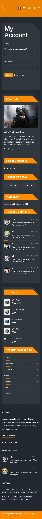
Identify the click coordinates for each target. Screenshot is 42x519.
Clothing (7, 358)
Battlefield (16, 489)
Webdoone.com (16, 516)
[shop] (23, 8)
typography (13, 499)
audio (8, 489)
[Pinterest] (15, 168)
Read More (8, 149)
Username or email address (15, 49)
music (4, 496)
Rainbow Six (28, 496)
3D (3, 489)
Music (6, 376)
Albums (9, 382)
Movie (36, 493)
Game (23, 493)
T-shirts (9, 370)
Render (5, 499)
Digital (29, 489)
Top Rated (12, 185)
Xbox (28, 499)
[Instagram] (12, 168)
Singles (9, 388)
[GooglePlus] (19, 168)
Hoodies (9, 364)
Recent (30, 185)
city (23, 489)
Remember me (21, 75)
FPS (11, 493)
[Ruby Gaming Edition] (5, 8)
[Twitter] (8, 168)
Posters (7, 394)
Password (9, 62)
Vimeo (22, 499)
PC (9, 496)
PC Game (15, 496)
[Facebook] (5, 168)
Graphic (30, 493)
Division (5, 493)
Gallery (16, 493)
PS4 (20, 496)
